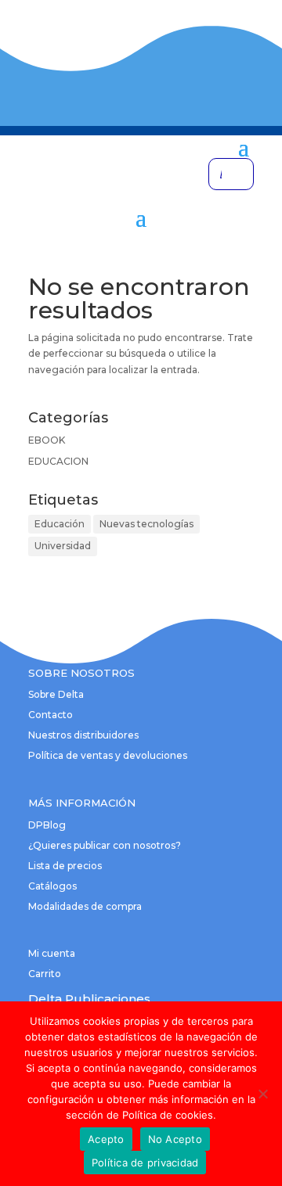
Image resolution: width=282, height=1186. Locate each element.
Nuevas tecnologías (146, 524)
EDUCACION (58, 461)
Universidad (62, 546)
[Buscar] (237, 174)
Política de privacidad (145, 1162)
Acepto (106, 1139)
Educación (59, 524)
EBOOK (46, 440)
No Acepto (175, 1139)
